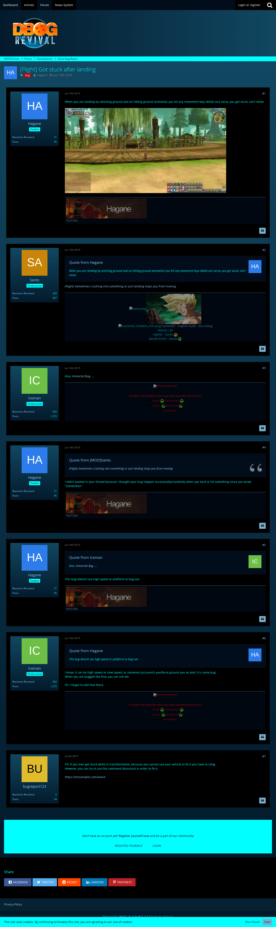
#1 (264, 93)
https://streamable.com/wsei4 (85, 777)
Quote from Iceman (85, 557)
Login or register (249, 5)
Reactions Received (23, 137)
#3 (264, 368)
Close (267, 922)
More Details (252, 922)
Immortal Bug (81, 376)
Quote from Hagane (86, 262)
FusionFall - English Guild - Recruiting (187, 326)
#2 (264, 250)
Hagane (42, 75)
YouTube (72, 220)
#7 (264, 756)
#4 (264, 447)
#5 (264, 545)
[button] (18, 882)
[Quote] (262, 231)
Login (157, 846)
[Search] (269, 5)
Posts (15, 141)
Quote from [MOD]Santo (90, 460)
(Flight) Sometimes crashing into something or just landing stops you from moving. (121, 286)
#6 (264, 638)
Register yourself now (134, 836)
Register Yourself (128, 846)
